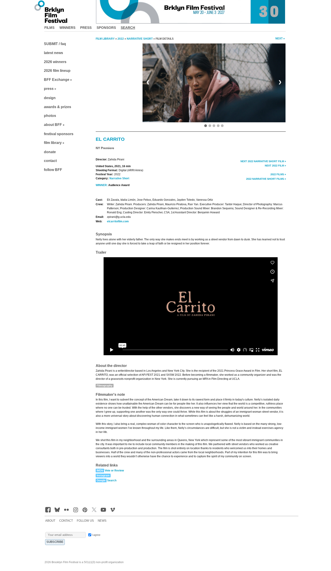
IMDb (100, 470)
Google (101, 480)
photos (50, 116)
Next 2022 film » (275, 165)
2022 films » (278, 174)
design (50, 98)
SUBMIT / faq (55, 44)
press (49, 89)
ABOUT (50, 520)
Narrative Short (119, 178)
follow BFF (53, 170)
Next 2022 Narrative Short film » (263, 161)
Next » (280, 38)
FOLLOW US (85, 520)
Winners (67, 28)
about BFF (53, 125)
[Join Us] (48, 509)
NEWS (102, 520)
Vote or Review (114, 470)
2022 (121, 38)
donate (50, 152)
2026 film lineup (57, 71)
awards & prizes (57, 107)
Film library (105, 38)
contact (50, 161)
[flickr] (66, 509)
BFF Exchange (56, 80)
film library (53, 143)
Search (128, 28)
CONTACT (66, 520)
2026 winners (55, 62)
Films (49, 28)
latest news (53, 53)
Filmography (105, 385)
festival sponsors (58, 134)
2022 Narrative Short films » (266, 178)
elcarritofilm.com (118, 221)
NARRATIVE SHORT (140, 38)
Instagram (103, 475)
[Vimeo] (112, 509)
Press (86, 28)
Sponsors (106, 28)
